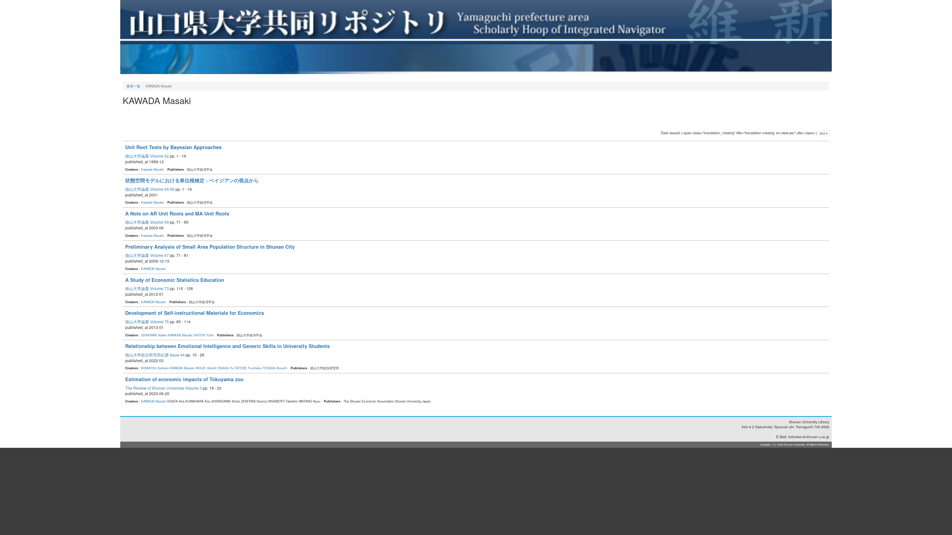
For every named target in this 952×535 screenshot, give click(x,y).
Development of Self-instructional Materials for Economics (194, 312)
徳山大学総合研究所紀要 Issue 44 (155, 355)
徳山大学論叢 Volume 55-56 (150, 189)
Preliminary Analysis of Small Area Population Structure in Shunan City (210, 246)
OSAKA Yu (225, 368)
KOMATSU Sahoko (155, 368)
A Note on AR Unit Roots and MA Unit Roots (177, 213)
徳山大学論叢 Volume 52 (147, 156)
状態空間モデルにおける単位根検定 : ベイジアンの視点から (192, 180)
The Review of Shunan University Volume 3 (163, 388)
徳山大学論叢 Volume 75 (147, 321)
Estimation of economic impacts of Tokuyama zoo (184, 379)
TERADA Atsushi (274, 368)
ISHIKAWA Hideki (154, 335)
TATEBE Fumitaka (248, 368)
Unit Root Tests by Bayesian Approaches (173, 147)
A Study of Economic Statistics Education (174, 279)
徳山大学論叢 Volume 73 (147, 288)
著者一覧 (133, 85)
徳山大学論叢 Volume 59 (147, 222)
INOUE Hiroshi (205, 368)
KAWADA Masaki (153, 268)
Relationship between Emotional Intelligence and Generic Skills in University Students (227, 345)
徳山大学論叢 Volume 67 (147, 255)
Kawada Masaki (152, 169)
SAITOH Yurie (203, 335)
